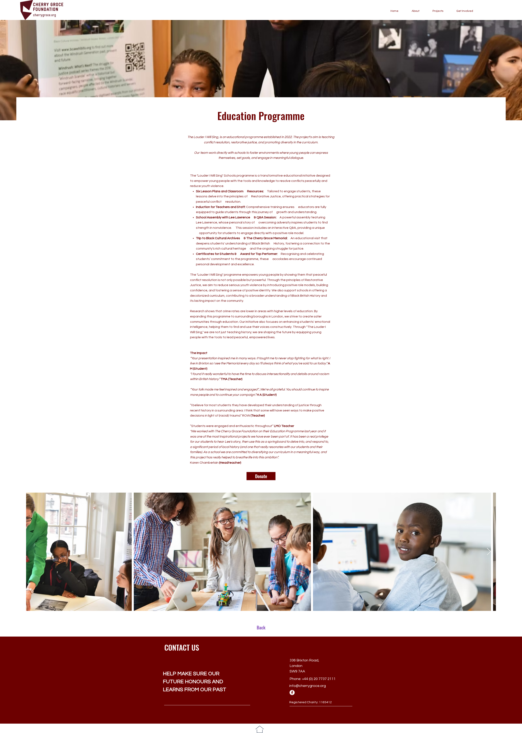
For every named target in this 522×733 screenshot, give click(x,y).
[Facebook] (292, 692)
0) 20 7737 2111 (323, 679)
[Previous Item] (33, 552)
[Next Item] (489, 552)
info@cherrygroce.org (307, 686)
